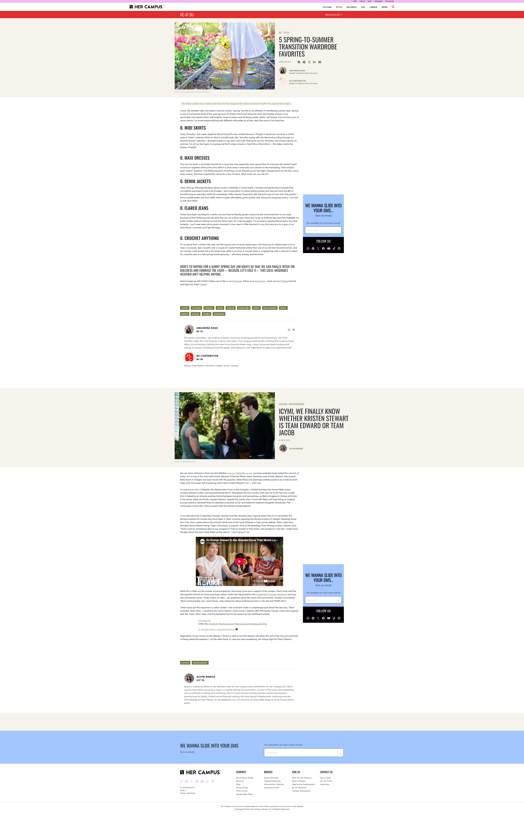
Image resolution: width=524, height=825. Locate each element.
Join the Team (326, 781)
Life (363, 7)
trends (206, 314)
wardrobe (219, 314)
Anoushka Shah (297, 70)
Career (373, 7)
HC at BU (187, 14)
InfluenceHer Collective (274, 784)
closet (184, 308)
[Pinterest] (304, 62)
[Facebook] (299, 62)
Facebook (237, 280)
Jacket (256, 308)
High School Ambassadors (303, 784)
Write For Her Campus (301, 777)
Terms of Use (241, 790)
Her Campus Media (244, 777)
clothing (196, 308)
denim (220, 308)
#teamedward (242, 623)
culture (185, 663)
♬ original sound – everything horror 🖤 (218, 629)
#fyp (264, 623)
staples (195, 314)
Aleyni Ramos (296, 448)
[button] (393, 6)
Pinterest (284, 280)
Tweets (203, 284)
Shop (238, 784)
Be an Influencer (299, 787)
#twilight (213, 623)
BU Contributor (297, 80)
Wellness (351, 7)
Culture (327, 7)
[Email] (319, 62)
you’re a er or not (239, 472)
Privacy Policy (242, 787)
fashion (230, 308)
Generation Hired (271, 787)
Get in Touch (325, 777)
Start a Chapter (299, 781)
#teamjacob (256, 623)
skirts (283, 308)
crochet (209, 308)
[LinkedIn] (314, 62)
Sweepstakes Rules (244, 794)
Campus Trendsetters (301, 790)
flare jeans (243, 308)
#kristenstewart (226, 623)
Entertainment (296, 404)
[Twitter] (309, 62)
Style (339, 7)
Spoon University (271, 777)
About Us (240, 781)
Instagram (260, 280)
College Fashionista (272, 781)
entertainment (200, 663)
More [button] (385, 7)
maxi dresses (270, 308)
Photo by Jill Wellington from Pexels (192, 92)
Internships (324, 784)
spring (184, 314)
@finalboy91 (204, 620)
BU (280, 32)
